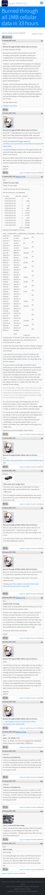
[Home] (5, 3)
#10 (41, 702)
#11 (41, 732)
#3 (42, 177)
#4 (42, 438)
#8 (42, 598)
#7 (42, 552)
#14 (41, 811)
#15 (41, 844)
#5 (42, 471)
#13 (41, 781)
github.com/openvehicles (22, 889)
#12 (41, 751)
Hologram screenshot (10, 106)
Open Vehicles (17, 3)
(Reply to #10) (21, 732)
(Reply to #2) (20, 177)
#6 (42, 508)
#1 (42, 41)
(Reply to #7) (20, 598)
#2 (42, 113)
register (10, 33)
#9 (42, 642)
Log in (3, 33)
